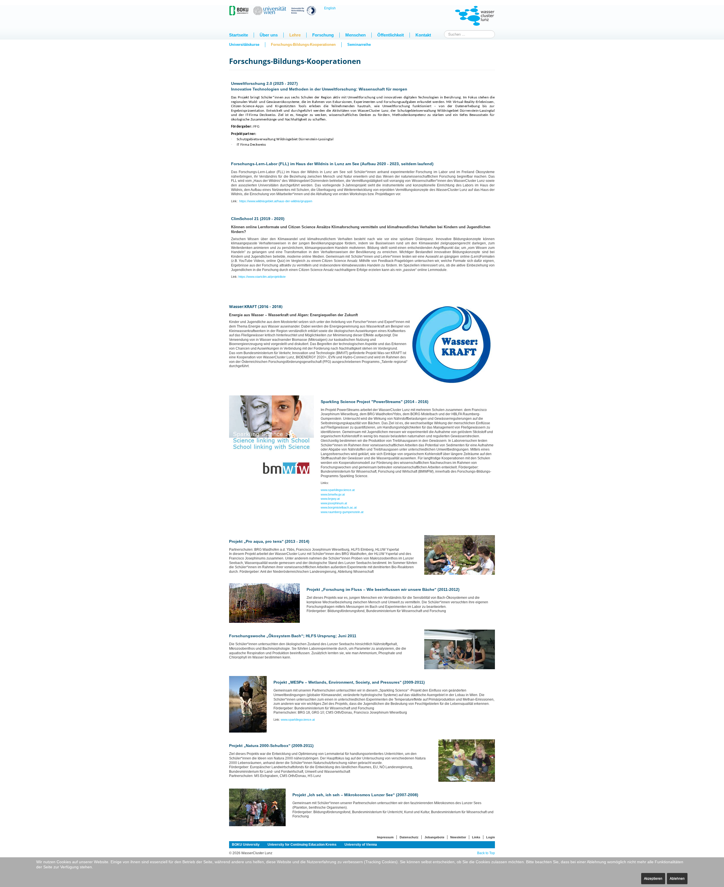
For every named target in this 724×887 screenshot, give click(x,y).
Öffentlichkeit (390, 35)
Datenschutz (409, 837)
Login (490, 837)
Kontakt (423, 35)
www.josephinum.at (334, 503)
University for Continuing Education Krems (302, 845)
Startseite (238, 35)
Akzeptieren (653, 878)
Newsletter (458, 837)
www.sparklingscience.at (338, 490)
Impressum (385, 837)
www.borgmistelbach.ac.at (339, 507)
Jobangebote (434, 837)
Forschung (323, 35)
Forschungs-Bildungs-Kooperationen (303, 44)
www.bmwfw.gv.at (333, 494)
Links (476, 837)
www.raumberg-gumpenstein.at (342, 512)
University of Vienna (360, 845)
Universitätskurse (244, 44)
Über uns (269, 35)
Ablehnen (677, 878)
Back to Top (486, 853)
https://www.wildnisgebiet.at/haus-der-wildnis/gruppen (275, 201)
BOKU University (246, 845)
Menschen (355, 35)
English (330, 8)
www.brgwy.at (330, 498)
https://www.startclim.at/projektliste (262, 276)
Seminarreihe (359, 44)
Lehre (295, 35)
